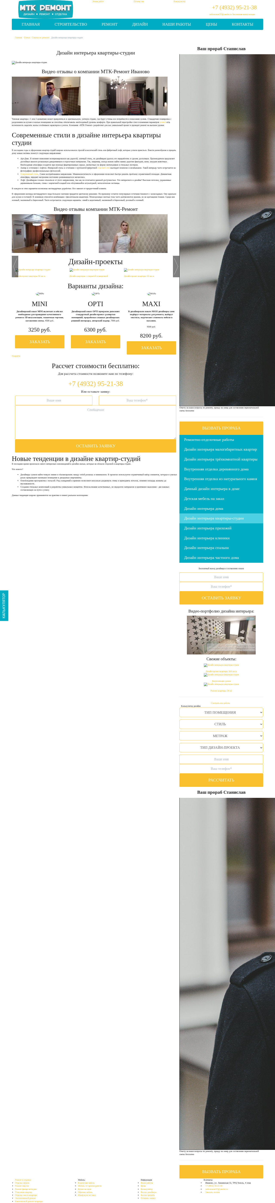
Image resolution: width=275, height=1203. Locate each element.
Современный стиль (29, 174)
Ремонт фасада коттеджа (26, 1189)
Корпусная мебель (86, 1183)
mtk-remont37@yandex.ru (220, 14)
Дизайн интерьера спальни (206, 548)
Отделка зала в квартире (26, 1195)
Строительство (71, 24)
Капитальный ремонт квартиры (29, 1201)
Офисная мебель (85, 1192)
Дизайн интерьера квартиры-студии (214, 518)
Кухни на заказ (84, 1189)
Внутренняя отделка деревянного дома (216, 469)
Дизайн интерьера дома (203, 508)
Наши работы (176, 24)
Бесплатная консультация (243, 14)
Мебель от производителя (89, 1186)
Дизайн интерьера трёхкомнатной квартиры (220, 459)
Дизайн (140, 24)
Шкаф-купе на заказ (87, 1195)
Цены (211, 24)
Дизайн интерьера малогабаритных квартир (220, 449)
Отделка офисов (22, 1183)
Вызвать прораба (221, 428)
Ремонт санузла (22, 1186)
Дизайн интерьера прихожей (208, 528)
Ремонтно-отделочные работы (209, 439)
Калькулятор (147, 1189)
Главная (31, 24)
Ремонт (110, 24)
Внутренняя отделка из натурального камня (220, 479)
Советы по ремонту (40, 37)
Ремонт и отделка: (23, 1180)
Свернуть (16, 356)
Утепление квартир (23, 1192)
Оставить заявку (95, 446)
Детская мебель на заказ (204, 498)
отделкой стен (104, 168)
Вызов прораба (147, 1195)
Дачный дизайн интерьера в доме (212, 489)
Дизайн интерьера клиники (207, 538)
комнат (163, 122)
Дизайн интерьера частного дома (211, 557)
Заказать (39, 342)
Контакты (242, 24)
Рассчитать (221, 780)
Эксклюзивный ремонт (25, 1198)
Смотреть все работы (220, 703)
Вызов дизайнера (148, 1192)
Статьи (27, 37)
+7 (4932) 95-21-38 (234, 7)
